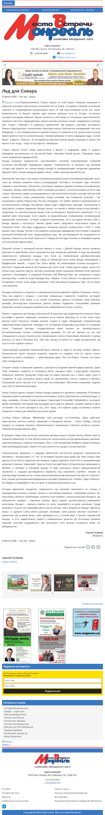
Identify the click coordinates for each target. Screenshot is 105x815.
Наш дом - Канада (27, 96)
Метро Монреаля (12, 736)
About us (6, 796)
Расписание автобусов (15, 733)
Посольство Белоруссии (16, 723)
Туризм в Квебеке (13, 730)
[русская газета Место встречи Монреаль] (53, 760)
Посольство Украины (14, 720)
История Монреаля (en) (16, 708)
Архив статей (9, 561)
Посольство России (14, 717)
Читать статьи (62, 788)
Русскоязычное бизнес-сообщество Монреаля (78, 800)
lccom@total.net (68, 53)
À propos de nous (10, 792)
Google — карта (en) (14, 711)
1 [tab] (52, 593)
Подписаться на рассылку (15, 800)
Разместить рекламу (92, 603)
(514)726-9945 (41, 53)
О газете (6, 788)
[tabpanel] (17, 582)
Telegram (61, 57)
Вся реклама (61, 796)
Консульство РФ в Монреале (18, 727)
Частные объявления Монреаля (71, 792)
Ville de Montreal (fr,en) (15, 714)
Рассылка (71, 57)
